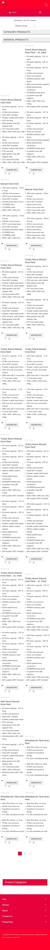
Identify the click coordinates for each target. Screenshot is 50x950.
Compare (9, 173)
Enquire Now (12, 170)
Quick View (2, 167)
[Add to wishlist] (6, 173)
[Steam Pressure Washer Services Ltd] (5, 4)
